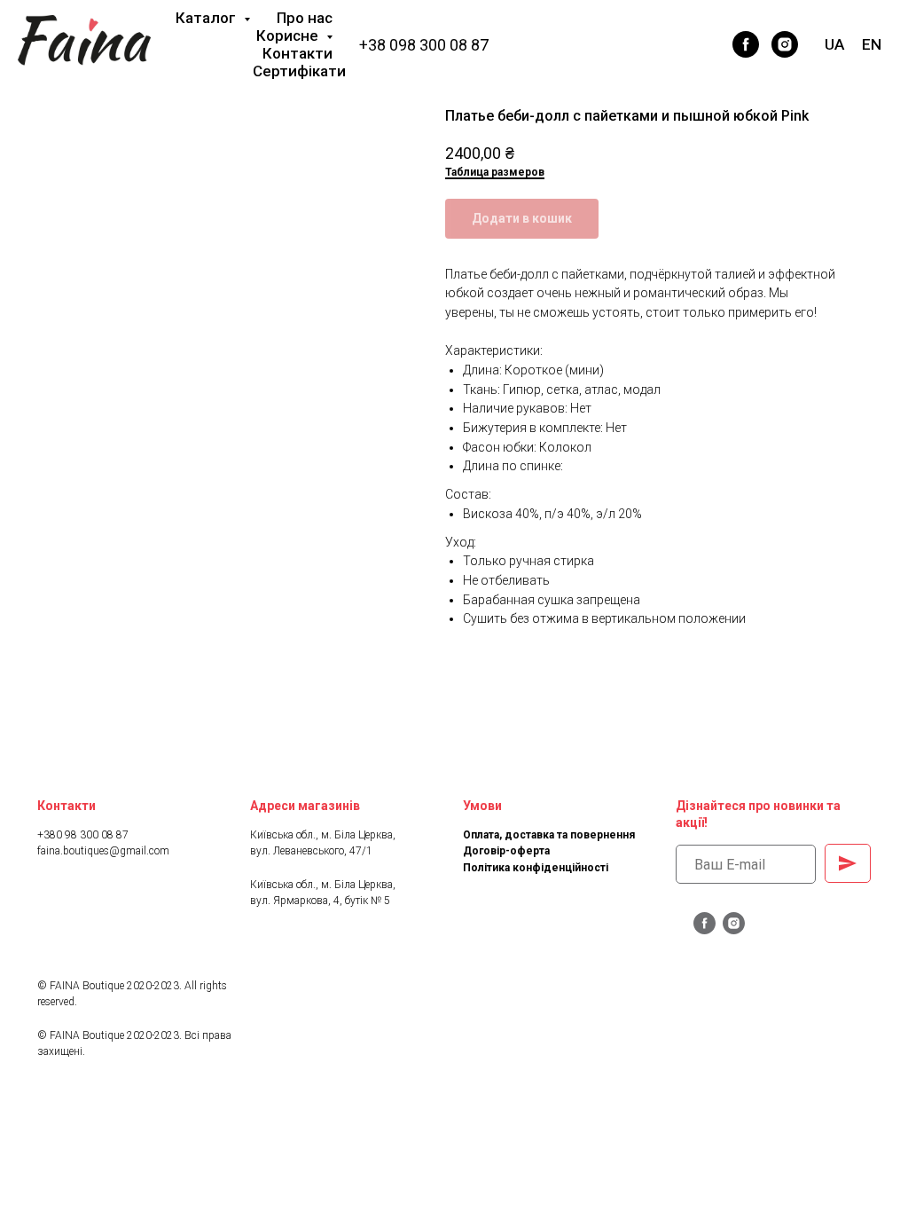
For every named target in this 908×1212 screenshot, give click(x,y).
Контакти (297, 53)
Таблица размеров (494, 172)
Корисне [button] (289, 35)
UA (834, 44)
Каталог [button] (207, 18)
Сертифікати (299, 71)
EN (871, 44)
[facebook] (745, 44)
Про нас (305, 18)
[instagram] (784, 44)
